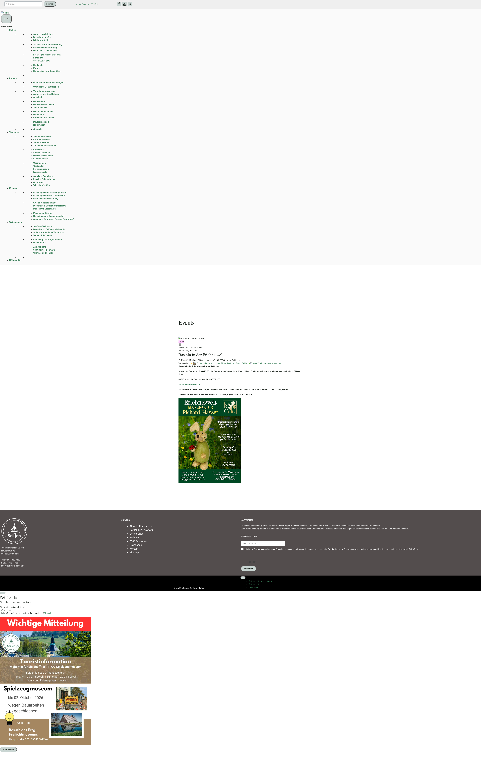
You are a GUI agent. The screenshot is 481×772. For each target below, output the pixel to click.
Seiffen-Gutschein (41, 153)
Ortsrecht (37, 129)
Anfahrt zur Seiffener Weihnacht (48, 232)
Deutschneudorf (41, 122)
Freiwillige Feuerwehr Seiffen (47, 55)
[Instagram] (130, 4)
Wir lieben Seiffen (41, 185)
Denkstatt (37, 65)
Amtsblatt (37, 97)
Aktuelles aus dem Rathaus (46, 94)
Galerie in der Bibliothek (44, 203)
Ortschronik (39, 182)
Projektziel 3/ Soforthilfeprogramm (49, 206)
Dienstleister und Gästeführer (47, 71)
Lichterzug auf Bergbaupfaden (47, 240)
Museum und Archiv (42, 213)
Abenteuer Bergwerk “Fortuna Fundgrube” (53, 219)
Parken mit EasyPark (43, 112)
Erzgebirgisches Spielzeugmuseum (50, 192)
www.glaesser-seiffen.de (189, 384)
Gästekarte (38, 150)
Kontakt (134, 548)
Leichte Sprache (82, 4)
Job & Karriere (40, 107)
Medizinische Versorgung (45, 47)
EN (96, 4)
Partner (36, 68)
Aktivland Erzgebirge (43, 176)
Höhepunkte (15, 260)
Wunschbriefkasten (42, 235)
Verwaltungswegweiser (44, 91)
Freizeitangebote (41, 169)
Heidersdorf (39, 125)
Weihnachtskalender (43, 253)
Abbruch (47, 613)
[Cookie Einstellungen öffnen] (19, 762)
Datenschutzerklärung (263, 549)
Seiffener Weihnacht (42, 226)
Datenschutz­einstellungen (260, 581)
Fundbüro (38, 58)
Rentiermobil (39, 243)
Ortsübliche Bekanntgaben (46, 87)
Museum (13, 188)
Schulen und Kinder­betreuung (47, 44)
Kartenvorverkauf (41, 139)
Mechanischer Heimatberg (45, 198)
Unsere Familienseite (43, 156)
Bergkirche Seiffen (42, 37)
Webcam (135, 537)
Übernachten (39, 163)
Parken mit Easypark (141, 530)
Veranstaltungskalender (44, 145)
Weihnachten (15, 222)
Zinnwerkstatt (39, 247)
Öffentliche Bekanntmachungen (48, 83)
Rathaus (13, 78)
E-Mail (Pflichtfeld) (249, 536)
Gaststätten (38, 166)
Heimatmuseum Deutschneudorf (48, 216)
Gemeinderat (39, 101)
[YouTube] (124, 4)
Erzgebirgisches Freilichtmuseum (49, 195)
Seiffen (12, 30)
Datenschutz (39, 115)
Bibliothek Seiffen (41, 40)
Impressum (253, 587)
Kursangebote (40, 172)
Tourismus (14, 132)
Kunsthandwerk (40, 159)
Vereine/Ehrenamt (41, 61)
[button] (7, 27)
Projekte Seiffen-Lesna (44, 179)
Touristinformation (42, 136)
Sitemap (134, 552)
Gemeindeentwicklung (43, 104)
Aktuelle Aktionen (41, 142)
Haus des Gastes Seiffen (45, 50)
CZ (92, 4)
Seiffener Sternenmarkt (44, 250)
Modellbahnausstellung (44, 209)
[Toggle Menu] (243, 577)
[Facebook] (119, 4)
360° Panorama (138, 541)
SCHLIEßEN (8, 749)
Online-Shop (136, 533)
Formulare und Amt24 (43, 118)
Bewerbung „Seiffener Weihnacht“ (49, 229)
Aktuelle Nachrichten (43, 34)
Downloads (136, 545)
